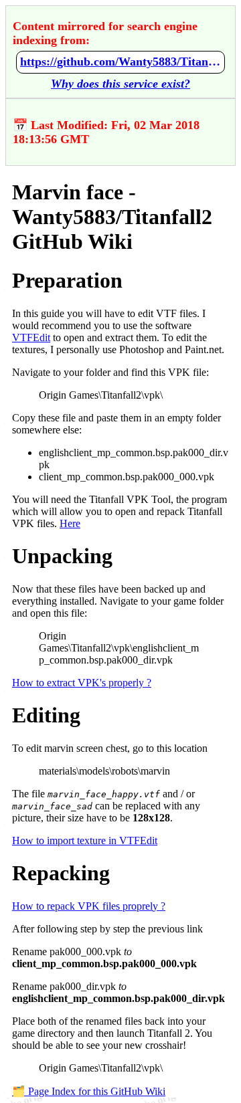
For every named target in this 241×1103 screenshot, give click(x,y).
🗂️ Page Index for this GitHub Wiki (88, 1091)
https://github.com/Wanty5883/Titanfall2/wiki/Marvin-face (120, 61)
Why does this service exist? (120, 83)
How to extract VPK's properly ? (81, 682)
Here (70, 523)
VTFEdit (31, 337)
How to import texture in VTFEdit (84, 840)
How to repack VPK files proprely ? (88, 906)
